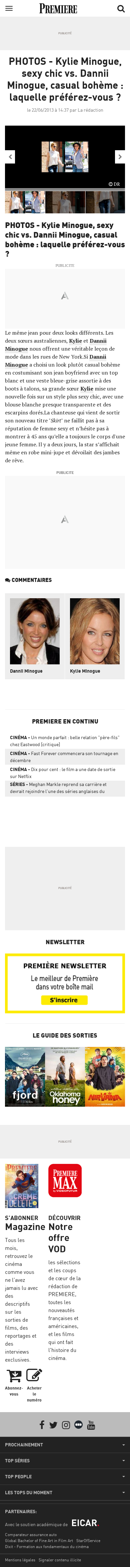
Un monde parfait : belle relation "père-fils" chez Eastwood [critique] (65, 740)
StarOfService (88, 1540)
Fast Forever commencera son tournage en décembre (64, 756)
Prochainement (24, 1444)
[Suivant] (120, 157)
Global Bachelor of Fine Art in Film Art (39, 1540)
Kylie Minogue (85, 671)
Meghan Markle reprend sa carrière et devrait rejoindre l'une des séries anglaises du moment (58, 789)
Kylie (75, 340)
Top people (18, 1476)
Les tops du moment (28, 1492)
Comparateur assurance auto (31, 1534)
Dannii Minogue (26, 671)
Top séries (17, 1460)
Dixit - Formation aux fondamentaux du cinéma (47, 1546)
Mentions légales (20, 1559)
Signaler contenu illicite (60, 1559)
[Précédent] (10, 157)
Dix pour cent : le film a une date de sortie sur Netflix (62, 772)
